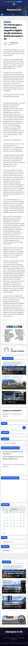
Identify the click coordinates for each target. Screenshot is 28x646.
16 (23, 520)
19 (10, 523)
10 (4, 520)
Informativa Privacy (23, 643)
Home (2, 643)
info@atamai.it (6, 550)
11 (7, 520)
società (21, 600)
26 (10, 526)
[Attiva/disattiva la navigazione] (13, 15)
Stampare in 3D (14, 10)
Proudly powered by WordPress (10, 637)
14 (17, 520)
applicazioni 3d (7, 366)
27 (14, 526)
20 (14, 523)
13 (14, 520)
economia (13, 396)
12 (10, 520)
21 (17, 523)
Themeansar (14, 639)
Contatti (6, 643)
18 (7, 523)
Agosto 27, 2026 (9, 575)
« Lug (3, 533)
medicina (13, 366)
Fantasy (15, 372)
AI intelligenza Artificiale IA (9, 585)
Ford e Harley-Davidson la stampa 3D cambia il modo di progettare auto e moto (13, 399)
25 (7, 526)
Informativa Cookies (13, 643)
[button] (23, 14)
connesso (11, 414)
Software (19, 585)
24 (4, 526)
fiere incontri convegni (14, 600)
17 (4, 523)
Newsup (22, 637)
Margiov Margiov (14, 42)
